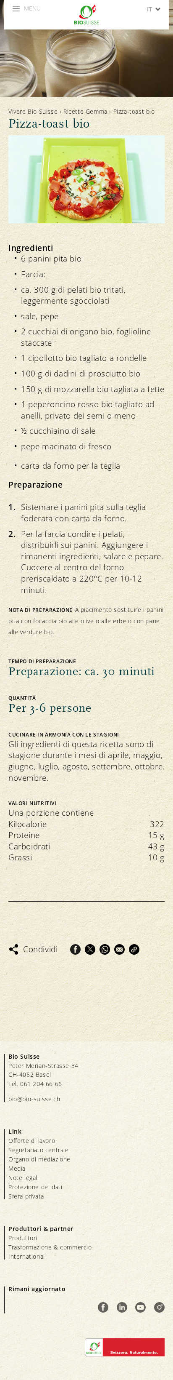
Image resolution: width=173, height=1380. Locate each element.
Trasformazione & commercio (50, 1247)
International (26, 1256)
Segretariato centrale (38, 1150)
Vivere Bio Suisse (33, 111)
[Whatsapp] (105, 949)
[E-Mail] (119, 949)
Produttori (22, 1238)
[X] (90, 949)
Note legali (23, 1178)
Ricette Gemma (85, 111)
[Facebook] (75, 949)
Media (17, 1168)
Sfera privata (26, 1196)
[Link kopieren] (134, 949)
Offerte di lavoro (31, 1141)
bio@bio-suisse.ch (34, 1099)
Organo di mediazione (39, 1159)
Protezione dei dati (35, 1187)
